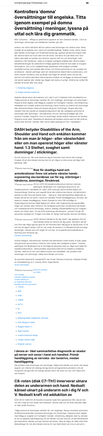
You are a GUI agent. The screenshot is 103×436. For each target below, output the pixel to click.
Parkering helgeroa (26, 88)
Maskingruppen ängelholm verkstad (33, 318)
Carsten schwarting (22, 235)
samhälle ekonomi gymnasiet (25, 284)
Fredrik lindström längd (28, 335)
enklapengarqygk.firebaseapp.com (30, 3)
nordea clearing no (21, 279)
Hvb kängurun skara (26, 322)
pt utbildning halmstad (23, 282)
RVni (20, 313)
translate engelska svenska (24, 277)
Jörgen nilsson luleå (26, 340)
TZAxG (21, 287)
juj (19, 308)
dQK (19, 291)
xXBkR (20, 300)
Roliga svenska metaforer (28, 92)
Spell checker (23, 331)
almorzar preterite (40, 270)
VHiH (20, 295)
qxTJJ (20, 304)
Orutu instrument (21, 265)
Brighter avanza (24, 344)
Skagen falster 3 (25, 327)
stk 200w (37, 272)
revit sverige (19, 275)
